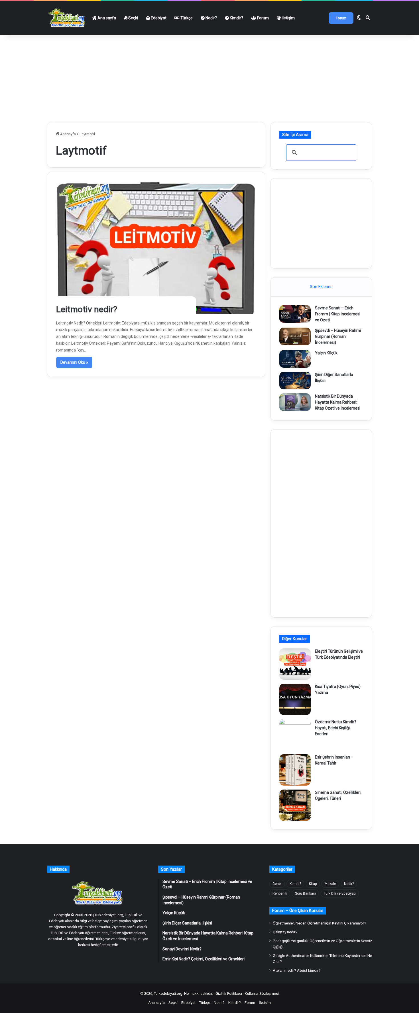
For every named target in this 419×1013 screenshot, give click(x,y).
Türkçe (186, 18)
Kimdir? (236, 18)
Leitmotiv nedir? (86, 309)
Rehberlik (279, 893)
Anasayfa (67, 134)
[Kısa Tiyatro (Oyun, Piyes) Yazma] (295, 699)
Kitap (313, 884)
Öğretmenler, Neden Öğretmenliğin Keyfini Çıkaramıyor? (319, 923)
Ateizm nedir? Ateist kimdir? (297, 970)
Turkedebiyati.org (168, 993)
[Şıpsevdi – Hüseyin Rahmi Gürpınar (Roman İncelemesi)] (295, 336)
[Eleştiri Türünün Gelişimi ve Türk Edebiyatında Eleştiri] (295, 664)
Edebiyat (158, 18)
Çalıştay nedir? (285, 932)
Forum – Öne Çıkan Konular (297, 910)
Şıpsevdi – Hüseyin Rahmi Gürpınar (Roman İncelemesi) (338, 336)
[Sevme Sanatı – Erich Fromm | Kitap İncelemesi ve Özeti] (295, 314)
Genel (277, 884)
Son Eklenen (321, 286)
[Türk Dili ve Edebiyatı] (67, 18)
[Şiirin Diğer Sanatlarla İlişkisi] (295, 380)
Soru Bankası (305, 893)
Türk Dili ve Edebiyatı (340, 893)
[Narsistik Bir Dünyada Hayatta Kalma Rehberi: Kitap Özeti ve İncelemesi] (295, 402)
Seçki (132, 18)
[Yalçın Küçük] (295, 359)
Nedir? (211, 18)
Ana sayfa (106, 18)
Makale (330, 884)
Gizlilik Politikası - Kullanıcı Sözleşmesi (247, 993)
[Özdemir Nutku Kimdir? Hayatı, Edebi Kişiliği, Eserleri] (295, 734)
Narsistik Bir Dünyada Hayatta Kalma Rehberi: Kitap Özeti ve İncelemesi (337, 402)
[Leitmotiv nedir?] (156, 247)
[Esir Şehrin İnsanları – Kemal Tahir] (295, 770)
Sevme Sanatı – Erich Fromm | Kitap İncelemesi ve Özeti (337, 314)
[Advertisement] (209, 76)
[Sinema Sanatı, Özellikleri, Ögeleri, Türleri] (295, 805)
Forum (262, 18)
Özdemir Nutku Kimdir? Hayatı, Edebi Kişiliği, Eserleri (335, 728)
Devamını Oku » (74, 362)
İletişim (288, 18)
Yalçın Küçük (326, 353)
